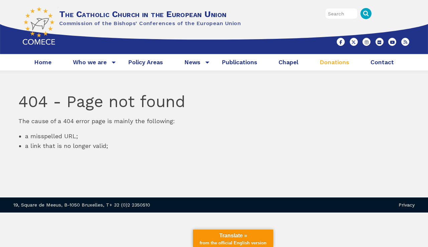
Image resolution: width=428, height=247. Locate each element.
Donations (334, 62)
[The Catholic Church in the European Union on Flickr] (380, 42)
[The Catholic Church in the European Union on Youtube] (392, 42)
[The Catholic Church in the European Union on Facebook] (341, 42)
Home (42, 62)
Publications (239, 62)
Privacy (407, 205)
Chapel (288, 62)
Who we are (90, 62)
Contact (382, 62)
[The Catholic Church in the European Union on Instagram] (366, 42)
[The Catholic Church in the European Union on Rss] (405, 42)
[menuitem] (42, 62)
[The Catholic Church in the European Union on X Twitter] (354, 42)
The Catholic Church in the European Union (142, 14)
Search (365, 13)
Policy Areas (145, 62)
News (192, 62)
